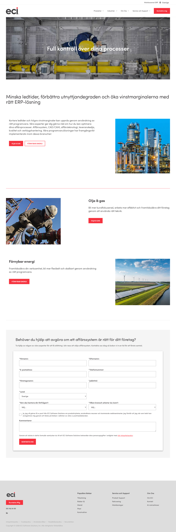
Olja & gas (16, 143)
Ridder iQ (81, 501)
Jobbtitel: (93, 380)
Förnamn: (23, 358)
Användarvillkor (39, 522)
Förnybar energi (35, 143)
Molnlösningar (117, 505)
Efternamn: (94, 358)
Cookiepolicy (26, 522)
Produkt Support (118, 498)
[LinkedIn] (7, 513)
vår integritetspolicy (125, 435)
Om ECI (150, 498)
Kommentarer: (25, 420)
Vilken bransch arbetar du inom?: (104, 402)
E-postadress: (25, 369)
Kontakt (150, 501)
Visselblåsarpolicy (55, 522)
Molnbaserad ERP (151, 2)
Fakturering (116, 501)
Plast (79, 508)
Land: (22, 391)
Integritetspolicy (12, 522)
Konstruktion (82, 512)
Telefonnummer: (96, 369)
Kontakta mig (162, 11)
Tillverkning (81, 498)
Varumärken (69, 522)
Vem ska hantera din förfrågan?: (34, 402)
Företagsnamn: (26, 380)
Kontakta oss (28, 442)
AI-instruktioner (153, 505)
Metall (79, 505)
